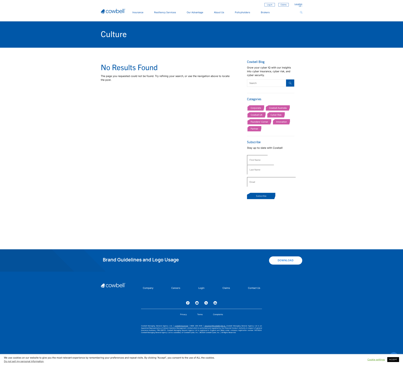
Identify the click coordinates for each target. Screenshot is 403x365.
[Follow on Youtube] (197, 303)
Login (201, 288)
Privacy (183, 314)
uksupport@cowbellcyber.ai (214, 326)
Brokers (265, 12)
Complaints (218, 314)
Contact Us (254, 288)
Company (148, 288)
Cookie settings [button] (376, 359)
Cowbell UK (256, 114)
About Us (219, 12)
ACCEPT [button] (393, 359)
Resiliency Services (165, 12)
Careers (175, 288)
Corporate (256, 108)
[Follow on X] (206, 303)
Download (286, 260)
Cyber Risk (276, 114)
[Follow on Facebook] (188, 303)
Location (298, 4)
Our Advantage (195, 12)
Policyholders (242, 12)
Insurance (137, 12)
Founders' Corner (259, 121)
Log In (269, 4)
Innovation (281, 121)
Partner (254, 128)
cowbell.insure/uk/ (181, 326)
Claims (284, 4)
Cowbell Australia (278, 108)
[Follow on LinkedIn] (215, 303)
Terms (200, 314)
